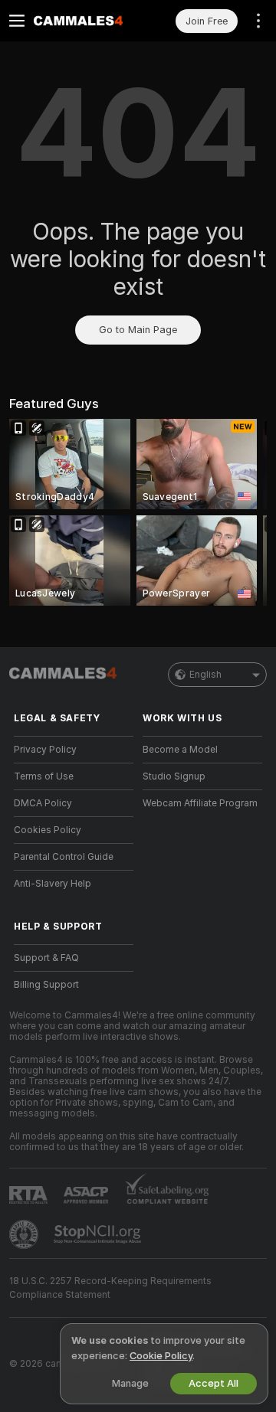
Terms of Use (44, 776)
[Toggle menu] (17, 20)
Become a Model (180, 749)
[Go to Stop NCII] (99, 1234)
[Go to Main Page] (86, 21)
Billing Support (46, 984)
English (205, 674)
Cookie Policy (161, 1355)
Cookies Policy (47, 830)
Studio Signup (174, 776)
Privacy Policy (45, 749)
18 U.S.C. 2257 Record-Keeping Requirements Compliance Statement (110, 1288)
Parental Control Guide (63, 856)
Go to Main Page (138, 329)
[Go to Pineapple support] (25, 1234)
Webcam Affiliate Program (200, 803)
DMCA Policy (43, 803)
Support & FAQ (46, 958)
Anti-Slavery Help (52, 883)
